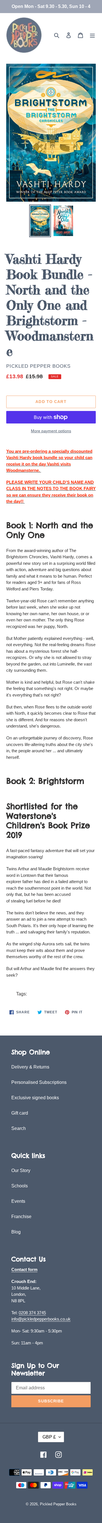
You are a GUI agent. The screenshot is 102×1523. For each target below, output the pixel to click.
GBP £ (49, 1437)
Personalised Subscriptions (39, 1082)
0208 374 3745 (32, 1312)
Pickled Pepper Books (38, 366)
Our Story (20, 1170)
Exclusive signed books (35, 1097)
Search (18, 1128)
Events (18, 1201)
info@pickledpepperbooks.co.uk (41, 1319)
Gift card (19, 1113)
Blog (16, 1231)
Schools (19, 1185)
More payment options (51, 431)
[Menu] (92, 35)
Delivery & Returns (30, 1067)
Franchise (21, 1216)
